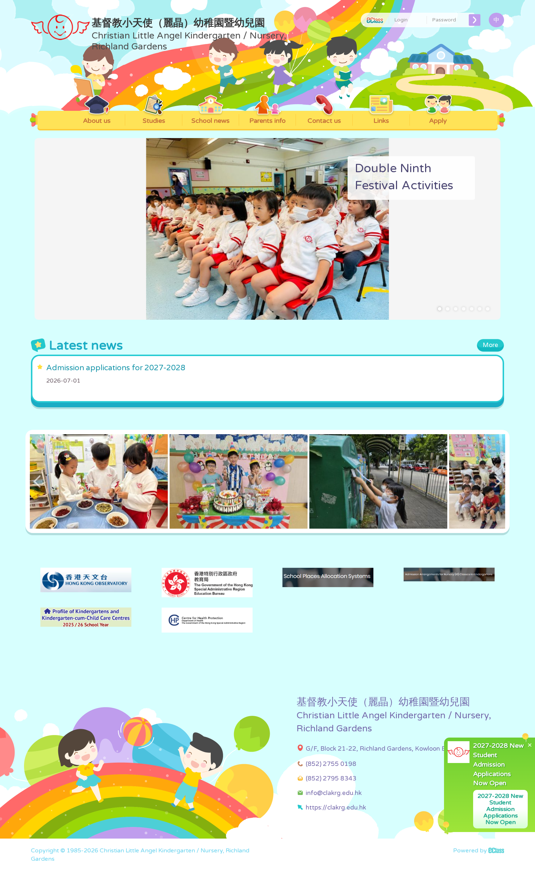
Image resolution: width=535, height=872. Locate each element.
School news (210, 121)
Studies (154, 121)
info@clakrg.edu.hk (334, 793)
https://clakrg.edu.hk (336, 807)
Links (381, 121)
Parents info (267, 121)
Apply (438, 121)
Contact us (324, 121)
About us (97, 121)
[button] (439, 309)
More (490, 345)
